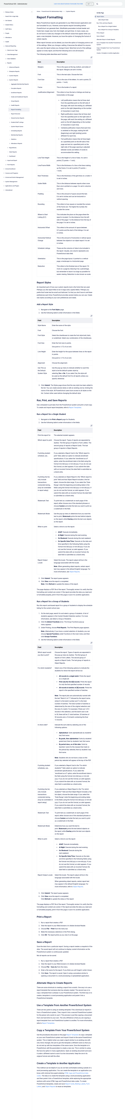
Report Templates (75, 407)
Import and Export (12, 160)
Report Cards (69, 1084)
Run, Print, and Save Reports (104, 23)
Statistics (13, 139)
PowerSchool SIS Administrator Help (52, 11)
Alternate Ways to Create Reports (106, 39)
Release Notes (9, 12)
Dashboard (12, 156)
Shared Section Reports (17, 118)
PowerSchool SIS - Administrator (15, 4)
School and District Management (14, 177)
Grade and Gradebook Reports (19, 97)
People (7, 33)
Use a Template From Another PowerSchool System (109, 43)
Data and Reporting (10, 46)
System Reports (13, 80)
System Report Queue (17, 126)
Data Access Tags (12, 50)
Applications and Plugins (12, 186)
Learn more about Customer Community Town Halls (68, 4)
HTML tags (68, 1073)
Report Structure (15, 114)
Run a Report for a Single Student (107, 26)
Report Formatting (16, 109)
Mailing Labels (80, 1084)
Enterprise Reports (14, 71)
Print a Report (100, 33)
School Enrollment (10, 169)
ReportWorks (13, 148)
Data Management (12, 54)
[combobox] (109, 4)
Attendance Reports (16, 143)
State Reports (13, 152)
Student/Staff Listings (17, 122)
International (8, 190)
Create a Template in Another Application (108, 53)
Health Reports (15, 105)
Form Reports (11, 164)
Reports (9, 63)
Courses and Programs (11, 173)
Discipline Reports (16, 88)
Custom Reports (13, 75)
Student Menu (9, 25)
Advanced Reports (14, 67)
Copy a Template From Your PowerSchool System (108, 49)
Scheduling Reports (16, 131)
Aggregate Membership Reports (20, 84)
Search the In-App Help (11, 16)
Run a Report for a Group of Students (108, 29)
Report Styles (100, 16)
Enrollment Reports (16, 92)
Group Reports (15, 101)
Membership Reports (17, 135)
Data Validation (11, 59)
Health (7, 42)
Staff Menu (8, 29)
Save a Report (100, 36)
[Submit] (97, 4)
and (74, 1073)
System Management (11, 181)
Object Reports (74, 572)
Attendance (8, 37)
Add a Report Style (103, 20)
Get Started (8, 20)
